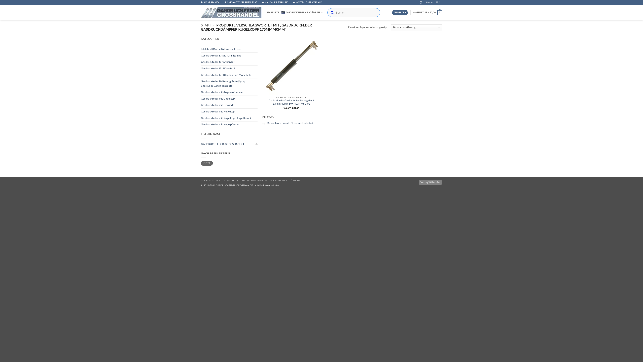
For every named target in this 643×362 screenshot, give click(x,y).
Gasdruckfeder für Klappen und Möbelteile (226, 75)
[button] (421, 2)
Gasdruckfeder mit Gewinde (217, 105)
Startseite (273, 13)
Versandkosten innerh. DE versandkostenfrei (290, 123)
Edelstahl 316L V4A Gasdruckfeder (221, 49)
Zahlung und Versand (253, 181)
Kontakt (430, 3)
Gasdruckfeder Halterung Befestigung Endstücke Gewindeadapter (223, 83)
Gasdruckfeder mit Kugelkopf (218, 111)
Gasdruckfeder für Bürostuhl (218, 68)
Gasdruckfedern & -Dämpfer (303, 13)
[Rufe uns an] (440, 2)
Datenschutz (230, 181)
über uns (296, 181)
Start (206, 25)
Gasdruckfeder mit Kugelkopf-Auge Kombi (226, 118)
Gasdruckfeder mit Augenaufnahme (222, 92)
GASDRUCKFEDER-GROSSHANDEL (222, 144)
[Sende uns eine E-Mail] (437, 2)
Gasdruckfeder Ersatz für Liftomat (221, 55)
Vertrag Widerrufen (430, 182)
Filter (206, 163)
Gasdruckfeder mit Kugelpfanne (219, 124)
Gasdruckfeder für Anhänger (217, 62)
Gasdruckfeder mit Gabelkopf (218, 98)
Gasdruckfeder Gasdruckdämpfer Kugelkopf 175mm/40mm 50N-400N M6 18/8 (291, 102)
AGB (218, 181)
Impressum (207, 181)
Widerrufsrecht (279, 181)
